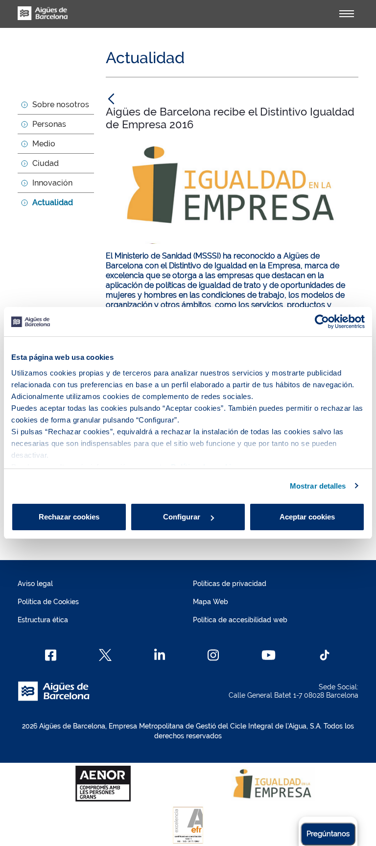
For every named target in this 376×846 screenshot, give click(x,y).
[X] (105, 655)
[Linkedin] (159, 655)
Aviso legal (35, 584)
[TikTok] (324, 655)
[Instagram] (213, 655)
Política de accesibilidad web (240, 620)
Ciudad (45, 163)
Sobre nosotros (60, 104)
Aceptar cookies (307, 517)
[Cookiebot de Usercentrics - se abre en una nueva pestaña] (322, 321)
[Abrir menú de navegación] (346, 13)
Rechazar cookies (69, 517)
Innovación (52, 183)
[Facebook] (50, 655)
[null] (111, 98)
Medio (43, 143)
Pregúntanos (328, 833)
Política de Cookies (48, 602)
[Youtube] (268, 655)
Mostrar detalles (318, 486)
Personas (49, 124)
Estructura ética (43, 620)
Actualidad (52, 202)
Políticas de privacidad (229, 584)
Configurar (182, 517)
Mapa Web (210, 602)
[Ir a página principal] (43, 18)
